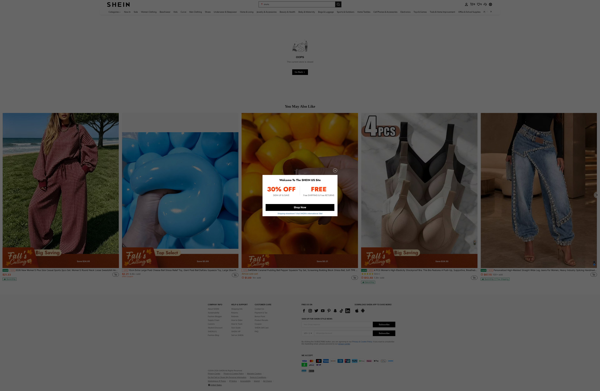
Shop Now (300, 207)
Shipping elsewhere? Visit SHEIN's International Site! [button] (300, 213)
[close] (335, 170)
